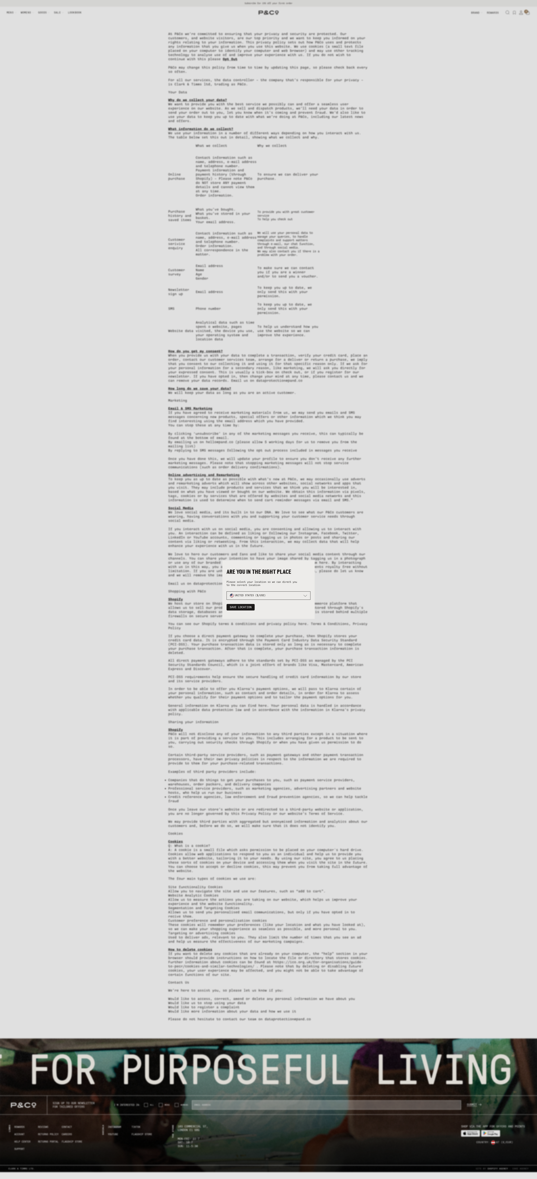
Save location (241, 607)
